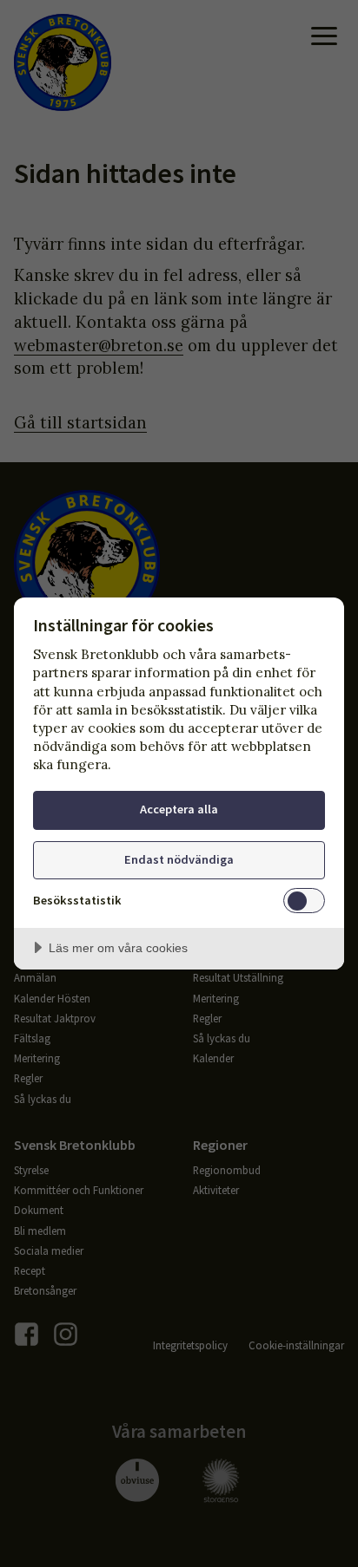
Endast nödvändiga (179, 859)
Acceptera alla (179, 809)
